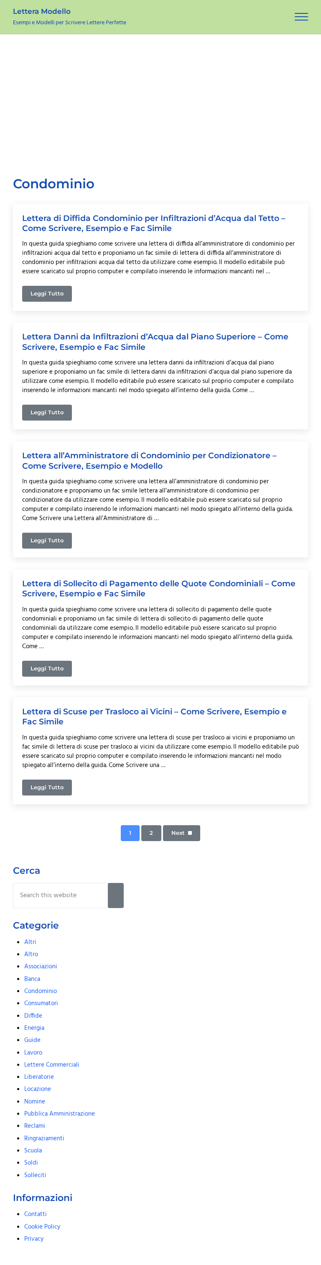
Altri (30, 942)
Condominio (40, 991)
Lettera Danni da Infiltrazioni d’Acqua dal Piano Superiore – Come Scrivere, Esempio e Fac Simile (155, 341)
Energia (34, 1028)
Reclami (34, 1126)
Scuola (33, 1151)
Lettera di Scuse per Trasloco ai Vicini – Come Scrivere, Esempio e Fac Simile (154, 716)
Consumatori (41, 1003)
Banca (32, 979)
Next (178, 833)
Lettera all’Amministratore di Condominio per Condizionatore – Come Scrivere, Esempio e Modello (149, 460)
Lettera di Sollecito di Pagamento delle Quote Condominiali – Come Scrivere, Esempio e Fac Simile (159, 588)
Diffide (33, 1016)
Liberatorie (39, 1077)
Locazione (37, 1089)
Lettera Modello (42, 11)
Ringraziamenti (44, 1139)
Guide (32, 1040)
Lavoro (33, 1053)
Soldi (31, 1163)
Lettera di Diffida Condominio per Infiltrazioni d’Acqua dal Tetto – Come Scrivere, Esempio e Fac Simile (153, 223)
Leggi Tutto (51, 295)
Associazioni (40, 967)
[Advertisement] (160, 97)
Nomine (34, 1102)
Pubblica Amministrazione (59, 1114)
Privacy (33, 1239)
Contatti (35, 1214)
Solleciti (35, 1175)
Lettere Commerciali (51, 1065)
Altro (31, 954)
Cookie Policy (42, 1227)
